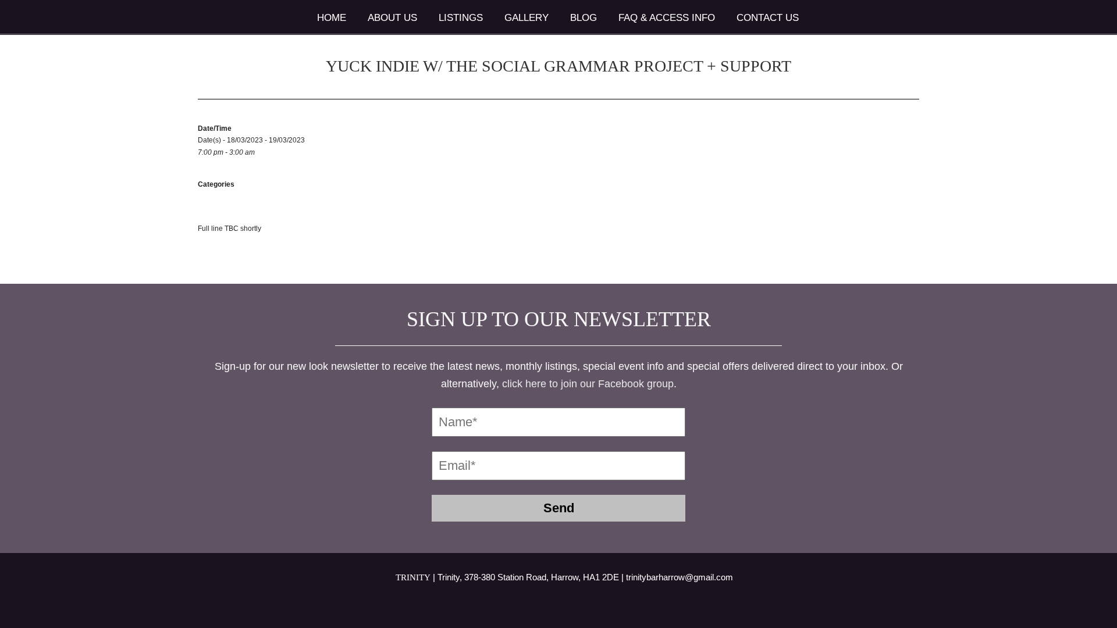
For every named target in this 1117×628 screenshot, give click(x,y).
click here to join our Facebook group (588, 384)
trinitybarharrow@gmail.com (679, 577)
